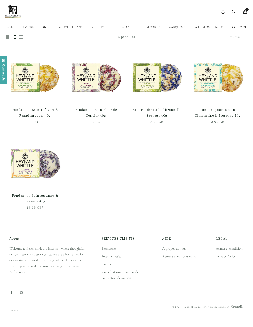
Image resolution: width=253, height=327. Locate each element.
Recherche (109, 248)
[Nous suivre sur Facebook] (11, 292)
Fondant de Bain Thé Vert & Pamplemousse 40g (35, 113)
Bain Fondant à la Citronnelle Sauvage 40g (157, 113)
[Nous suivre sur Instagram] (22, 292)
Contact (239, 27)
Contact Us (3, 71)
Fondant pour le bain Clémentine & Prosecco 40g (218, 113)
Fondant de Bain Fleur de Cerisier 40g (96, 113)
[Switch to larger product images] (7, 37)
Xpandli (237, 307)
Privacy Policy (226, 256)
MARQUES (175, 27)
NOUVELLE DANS (70, 27)
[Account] (223, 12)
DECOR (151, 27)
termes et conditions (230, 248)
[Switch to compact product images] (21, 37)
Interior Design (36, 27)
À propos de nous (209, 27)
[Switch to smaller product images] (14, 37)
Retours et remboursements (181, 256)
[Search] (234, 12)
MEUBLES (98, 27)
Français (14, 310)
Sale (10, 27)
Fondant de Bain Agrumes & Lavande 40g (35, 198)
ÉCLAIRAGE (125, 27)
